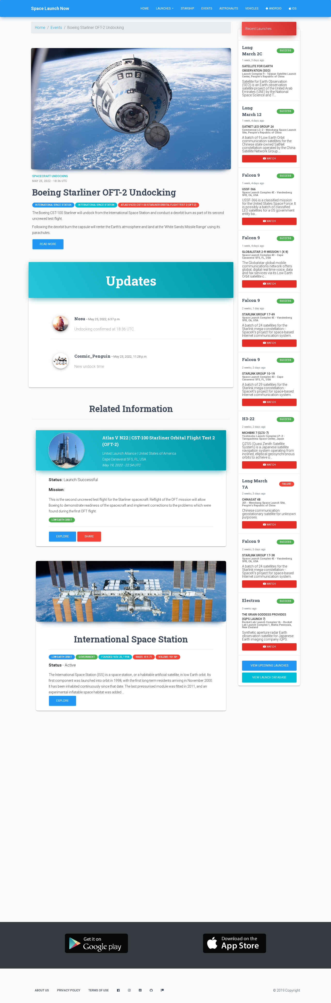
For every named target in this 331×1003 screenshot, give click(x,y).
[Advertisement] (269, 766)
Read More (48, 244)
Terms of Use (98, 990)
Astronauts (228, 8)
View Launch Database (269, 677)
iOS (293, 8)
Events (206, 8)
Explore (62, 536)
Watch (271, 158)
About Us (42, 990)
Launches (163, 8)
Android (275, 8)
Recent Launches (258, 29)
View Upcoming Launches (269, 665)
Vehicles (251, 8)
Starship (187, 8)
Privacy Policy (68, 990)
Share (89, 536)
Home (145, 8)
